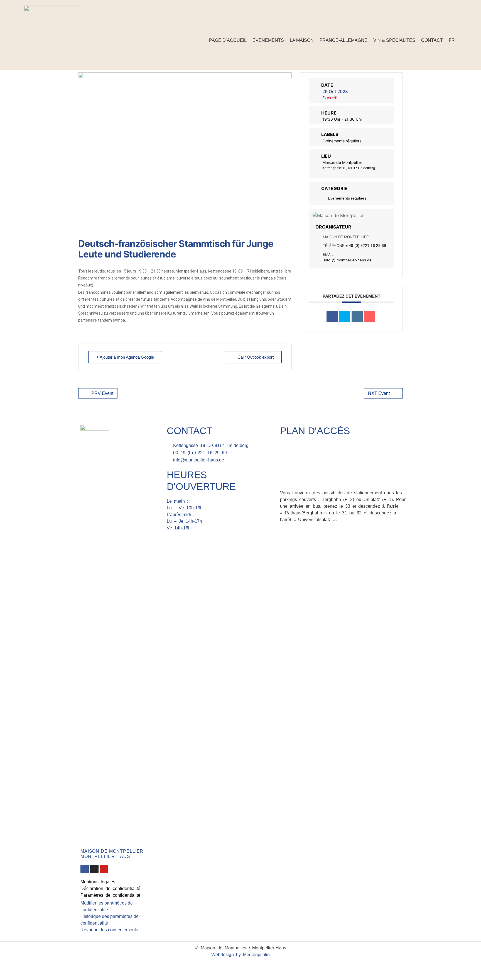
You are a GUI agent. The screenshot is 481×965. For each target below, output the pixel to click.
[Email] (369, 316)
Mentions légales (97, 881)
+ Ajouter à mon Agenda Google (125, 357)
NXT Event (379, 393)
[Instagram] (454, 25)
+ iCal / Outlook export (253, 357)
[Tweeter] (344, 316)
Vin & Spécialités (394, 40)
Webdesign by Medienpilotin (240, 954)
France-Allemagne (343, 40)
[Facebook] (446, 25)
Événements (268, 40)
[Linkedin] (357, 316)
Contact (432, 40)
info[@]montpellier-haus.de (348, 260)
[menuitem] (451, 40)
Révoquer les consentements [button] (109, 929)
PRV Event (102, 393)
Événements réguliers (347, 198)
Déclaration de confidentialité (110, 888)
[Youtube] (104, 869)
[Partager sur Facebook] (332, 316)
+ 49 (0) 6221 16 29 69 (365, 245)
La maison (302, 40)
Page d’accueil (228, 40)
